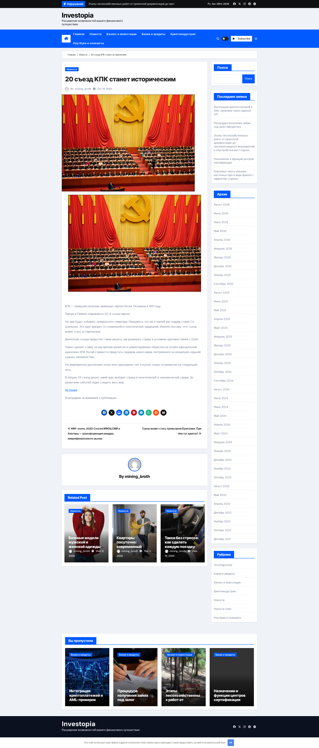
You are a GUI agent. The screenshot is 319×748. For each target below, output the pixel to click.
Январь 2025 (222, 345)
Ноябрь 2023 (222, 468)
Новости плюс (223, 609)
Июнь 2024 (221, 407)
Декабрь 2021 (222, 539)
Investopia (78, 15)
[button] (256, 38)
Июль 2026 (221, 213)
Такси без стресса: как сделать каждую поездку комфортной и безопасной (182, 547)
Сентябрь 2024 (223, 380)
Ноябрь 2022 (222, 521)
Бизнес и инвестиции (121, 34)
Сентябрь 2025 (223, 284)
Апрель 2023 (222, 504)
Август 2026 (221, 204)
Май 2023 (220, 495)
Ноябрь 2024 (222, 363)
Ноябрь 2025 (222, 275)
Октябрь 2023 (222, 477)
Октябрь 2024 (222, 372)
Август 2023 (221, 486)
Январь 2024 (222, 451)
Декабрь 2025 (223, 266)
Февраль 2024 (223, 442)
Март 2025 (221, 328)
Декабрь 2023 (222, 460)
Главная (79, 34)
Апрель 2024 (222, 424)
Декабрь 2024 (223, 354)
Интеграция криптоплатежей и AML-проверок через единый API (233, 110)
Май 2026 (220, 231)
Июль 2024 (221, 398)
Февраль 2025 (223, 336)
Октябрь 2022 (222, 530)
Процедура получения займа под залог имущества (232, 125)
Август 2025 (221, 292)
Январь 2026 (222, 257)
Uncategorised (223, 565)
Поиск (222, 68)
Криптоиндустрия (183, 34)
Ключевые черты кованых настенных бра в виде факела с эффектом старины (234, 175)
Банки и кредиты (154, 34)
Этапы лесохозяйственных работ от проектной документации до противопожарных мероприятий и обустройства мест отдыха (234, 143)
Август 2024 (221, 389)
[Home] (66, 39)
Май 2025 (220, 310)
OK (230, 742)
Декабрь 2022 (222, 512)
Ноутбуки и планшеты (88, 43)
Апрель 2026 (222, 240)
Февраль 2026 (223, 248)
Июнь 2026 (221, 222)
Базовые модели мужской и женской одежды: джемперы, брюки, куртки (86, 547)
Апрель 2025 (222, 319)
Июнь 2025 (221, 301)
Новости (96, 34)
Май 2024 (220, 416)
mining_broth (83, 88)
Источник (71, 390)
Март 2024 (221, 433)
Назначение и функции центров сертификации (229, 695)
